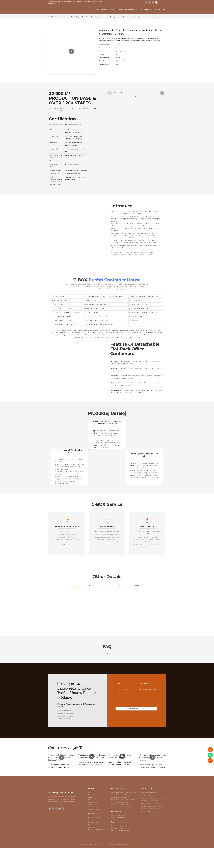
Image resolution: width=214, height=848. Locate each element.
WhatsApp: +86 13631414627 (149, 801)
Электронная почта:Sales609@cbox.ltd (153, 798)
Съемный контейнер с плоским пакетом (98, 17)
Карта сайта (135, 845)
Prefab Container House (115, 279)
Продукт (68, 17)
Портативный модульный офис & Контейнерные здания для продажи (152, 766)
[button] (110, 93)
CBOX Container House (55, 17)
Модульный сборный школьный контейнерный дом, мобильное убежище (133, 17)
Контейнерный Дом (78, 17)
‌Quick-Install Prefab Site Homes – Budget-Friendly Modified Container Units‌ (59, 766)
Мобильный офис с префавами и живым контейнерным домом (90, 763)
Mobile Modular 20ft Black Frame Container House (120, 763)
